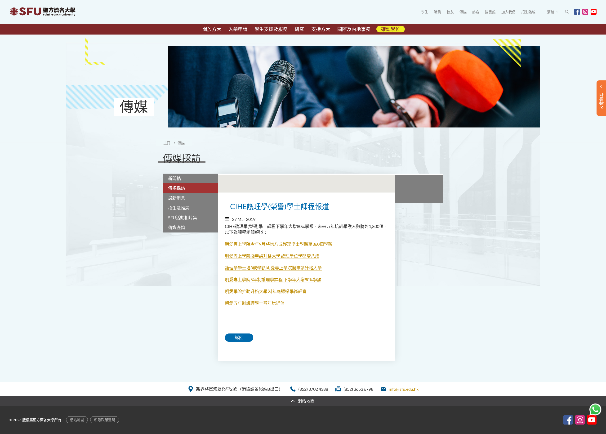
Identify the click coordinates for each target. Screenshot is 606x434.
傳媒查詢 (176, 227)
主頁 (166, 143)
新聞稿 (174, 178)
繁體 (550, 12)
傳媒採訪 (176, 188)
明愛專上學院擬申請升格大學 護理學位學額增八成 (272, 256)
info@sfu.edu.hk (404, 389)
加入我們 (508, 12)
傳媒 (463, 12)
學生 (424, 12)
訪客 (475, 12)
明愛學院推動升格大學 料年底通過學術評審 (266, 291)
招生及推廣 (178, 207)
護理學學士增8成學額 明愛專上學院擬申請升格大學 (273, 267)
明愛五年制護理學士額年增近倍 (255, 303)
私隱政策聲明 (104, 420)
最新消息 (176, 198)
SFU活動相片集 (182, 217)
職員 (437, 12)
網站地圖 (77, 420)
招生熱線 (528, 12)
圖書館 (490, 12)
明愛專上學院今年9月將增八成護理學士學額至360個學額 (278, 244)
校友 (450, 12)
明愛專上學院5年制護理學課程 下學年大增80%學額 (273, 279)
